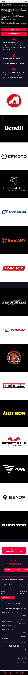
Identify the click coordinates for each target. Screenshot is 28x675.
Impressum (23, 652)
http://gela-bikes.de (22, 593)
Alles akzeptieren (14, 34)
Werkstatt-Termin (12, 570)
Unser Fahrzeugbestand (14, 550)
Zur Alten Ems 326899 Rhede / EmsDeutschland (6, 584)
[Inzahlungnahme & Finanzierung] (14, 55)
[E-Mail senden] (17, 672)
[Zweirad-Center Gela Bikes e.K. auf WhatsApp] (2, 600)
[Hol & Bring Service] (14, 39)
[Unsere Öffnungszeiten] (22, 672)
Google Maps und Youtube (9, 19)
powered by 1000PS (21, 662)
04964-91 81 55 (23, 589)
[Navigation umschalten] (26, 2)
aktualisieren (23, 660)
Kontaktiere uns (8, 597)
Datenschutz (23, 654)
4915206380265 (22, 591)
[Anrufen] (5, 672)
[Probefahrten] (14, 69)
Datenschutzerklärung (16, 11)
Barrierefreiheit (22, 658)
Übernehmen (14, 29)
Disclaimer (24, 656)
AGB (25, 650)
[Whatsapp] (11, 672)
